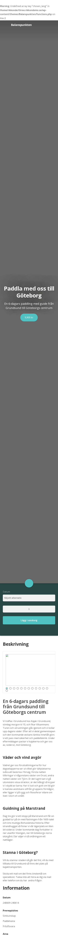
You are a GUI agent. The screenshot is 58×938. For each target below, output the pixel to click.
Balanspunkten (13, 25)
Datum (6, 591)
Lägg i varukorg (29, 620)
